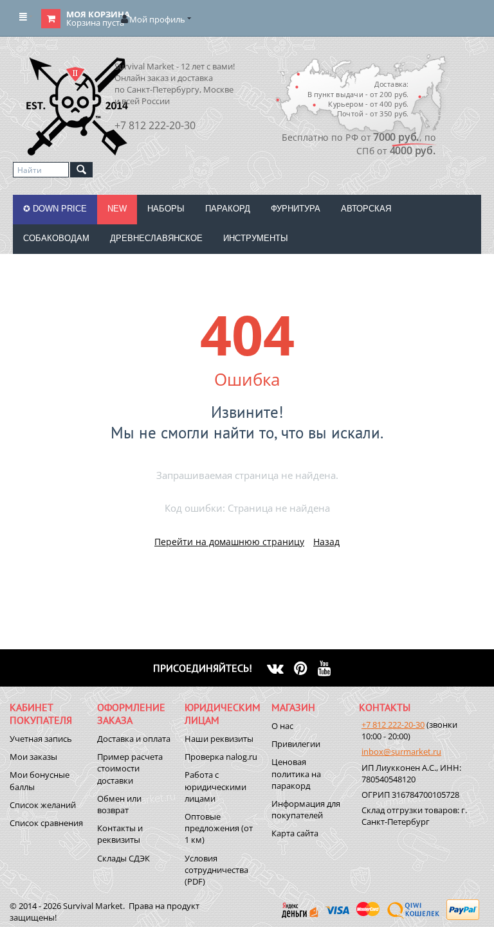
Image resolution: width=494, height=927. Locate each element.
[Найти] (81, 169)
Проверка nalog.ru (221, 756)
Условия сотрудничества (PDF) (216, 869)
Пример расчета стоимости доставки (130, 768)
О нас (282, 726)
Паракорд (227, 208)
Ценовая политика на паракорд (296, 773)
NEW (117, 208)
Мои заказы (33, 756)
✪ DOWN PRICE (55, 208)
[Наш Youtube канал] (330, 668)
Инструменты (255, 238)
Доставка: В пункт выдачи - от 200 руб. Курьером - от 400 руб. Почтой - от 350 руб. (357, 98)
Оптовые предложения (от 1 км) (219, 828)
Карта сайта (294, 833)
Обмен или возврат (119, 804)
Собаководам (56, 238)
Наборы (166, 208)
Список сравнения (46, 823)
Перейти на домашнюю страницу (229, 542)
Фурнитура (295, 208)
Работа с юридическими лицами (215, 786)
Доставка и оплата (133, 738)
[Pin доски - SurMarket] (306, 668)
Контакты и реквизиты (120, 833)
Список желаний (43, 805)
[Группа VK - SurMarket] (280, 668)
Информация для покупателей (305, 809)
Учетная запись (41, 738)
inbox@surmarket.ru (401, 751)
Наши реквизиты (219, 738)
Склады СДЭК (123, 858)
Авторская (366, 208)
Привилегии (295, 744)
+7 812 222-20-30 (393, 724)
